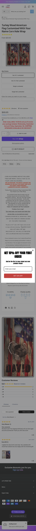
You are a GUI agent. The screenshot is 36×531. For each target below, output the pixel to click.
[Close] (33, 250)
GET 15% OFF (18, 276)
